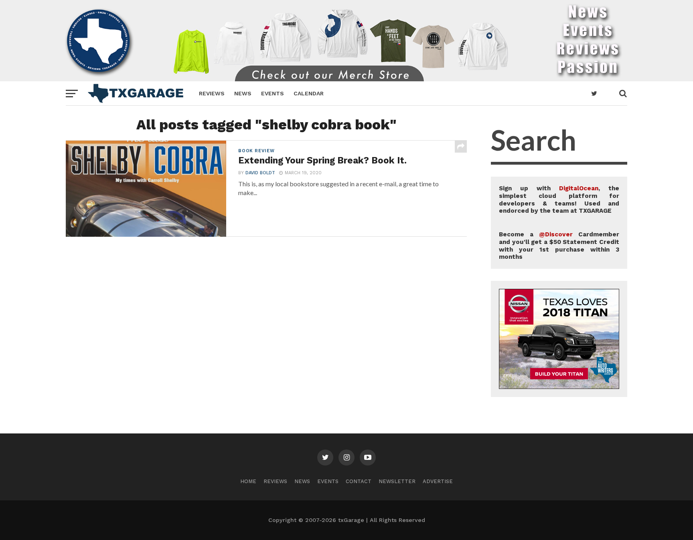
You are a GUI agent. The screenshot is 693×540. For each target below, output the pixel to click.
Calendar (309, 93)
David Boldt (260, 172)
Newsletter (397, 481)
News (242, 93)
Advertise (438, 481)
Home (248, 481)
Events (272, 93)
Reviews (212, 93)
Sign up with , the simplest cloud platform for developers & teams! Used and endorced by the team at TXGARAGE (559, 199)
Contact (358, 481)
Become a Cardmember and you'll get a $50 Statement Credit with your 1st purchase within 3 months (559, 245)
